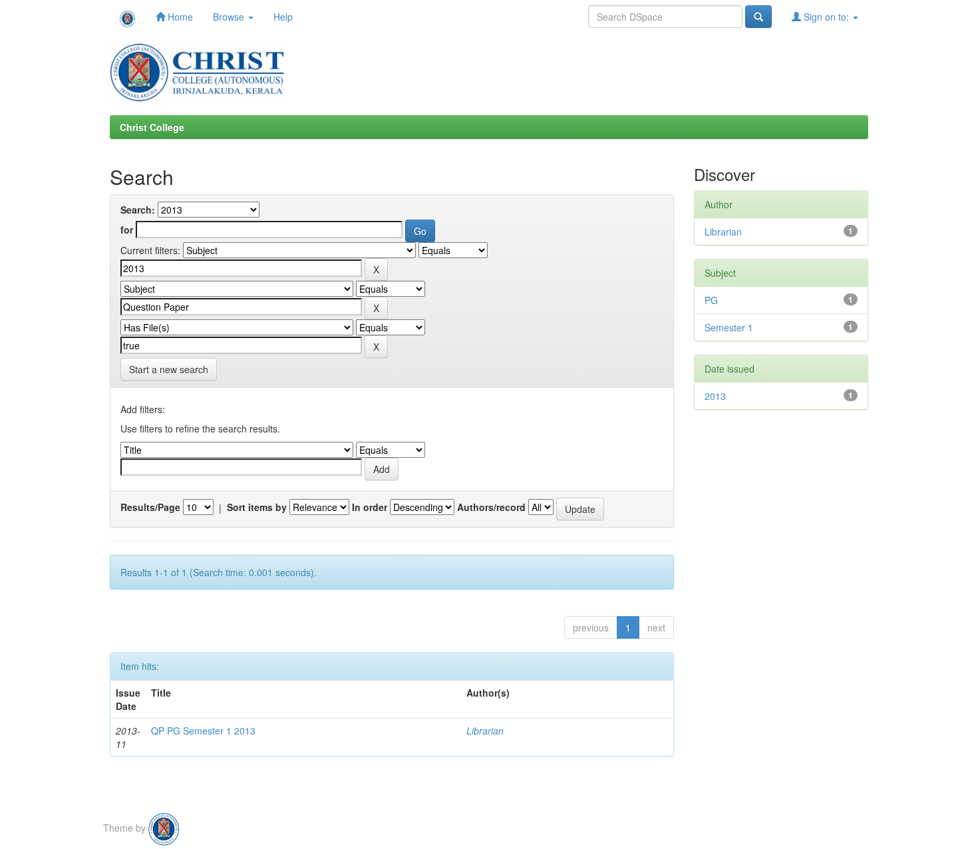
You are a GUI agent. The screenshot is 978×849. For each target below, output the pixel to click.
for (126, 229)
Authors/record (491, 507)
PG (711, 300)
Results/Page (150, 507)
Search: (137, 209)
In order (369, 507)
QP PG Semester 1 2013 (203, 730)
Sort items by (257, 507)
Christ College (152, 127)
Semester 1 (729, 327)
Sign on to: (826, 16)
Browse (230, 16)
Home (179, 16)
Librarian (485, 730)
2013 (715, 396)
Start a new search (168, 369)
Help (283, 16)
